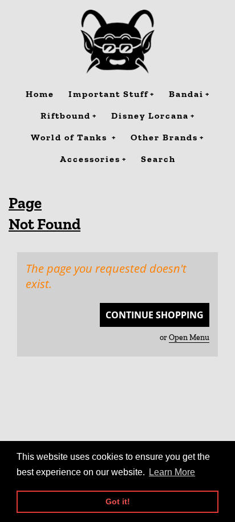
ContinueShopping (155, 315)
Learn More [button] (172, 472)
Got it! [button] (118, 501)
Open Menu (189, 337)
